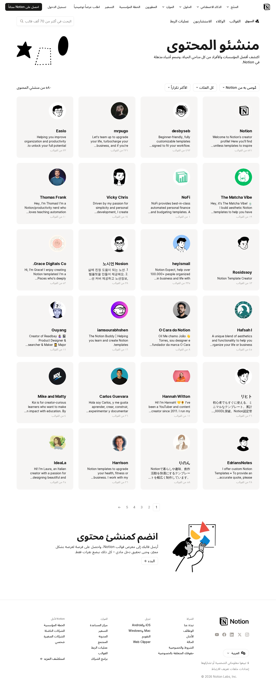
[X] (239, 635)
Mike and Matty (52, 396)
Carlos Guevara (113, 396)
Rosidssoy (242, 272)
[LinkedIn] (232, 634)
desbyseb (181, 131)
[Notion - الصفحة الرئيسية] (234, 621)
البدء (149, 561)
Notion (246, 131)
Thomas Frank (53, 197)
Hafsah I (244, 330)
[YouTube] (216, 634)
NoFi (186, 197)
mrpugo (121, 131)
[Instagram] (247, 634)
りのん (184, 462)
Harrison (120, 462)
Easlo (61, 131)
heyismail (181, 263)
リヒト (246, 396)
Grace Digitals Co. (49, 263)
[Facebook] (224, 634)
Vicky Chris (117, 197)
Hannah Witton (176, 396)
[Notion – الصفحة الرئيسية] (267, 7)
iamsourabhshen (112, 330)
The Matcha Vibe (236, 197)
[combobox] (45, 21)
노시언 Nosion (115, 263)
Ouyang (59, 330)
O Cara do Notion (174, 330)
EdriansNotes (239, 462)
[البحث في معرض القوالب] (22, 21)
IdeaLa (60, 462)
